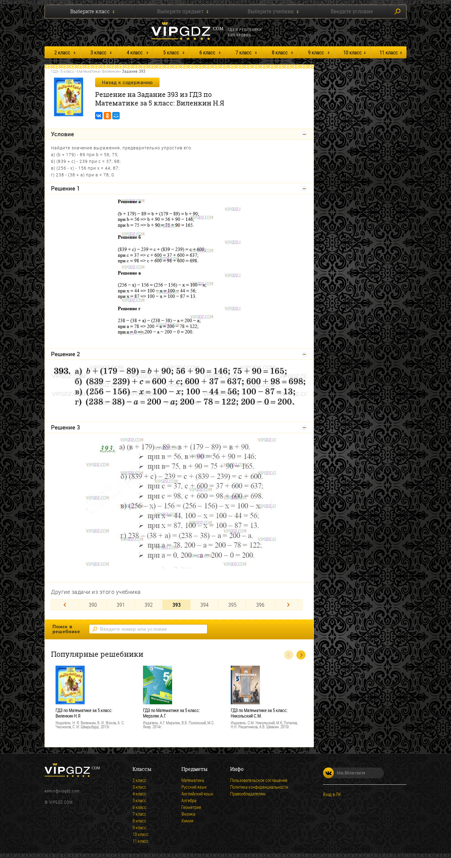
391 (121, 604)
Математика (88, 71)
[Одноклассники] (107, 115)
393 (176, 604)
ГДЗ (54, 71)
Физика (188, 814)
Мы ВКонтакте (351, 772)
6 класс (207, 52)
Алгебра (188, 800)
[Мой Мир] (116, 115)
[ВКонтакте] (98, 115)
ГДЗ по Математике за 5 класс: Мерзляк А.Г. (171, 713)
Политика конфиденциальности (259, 787)
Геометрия (191, 807)
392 (149, 604)
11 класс (389, 52)
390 (93, 604)
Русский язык (194, 787)
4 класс (135, 52)
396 (260, 604)
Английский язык (197, 794)
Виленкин (111, 71)
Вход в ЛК (332, 794)
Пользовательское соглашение (258, 780)
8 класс (280, 52)
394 (204, 604)
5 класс (171, 52)
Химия (187, 821)
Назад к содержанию (127, 82)
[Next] (288, 605)
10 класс (352, 52)
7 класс (244, 52)
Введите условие (352, 11)
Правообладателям (248, 794)
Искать (397, 11)
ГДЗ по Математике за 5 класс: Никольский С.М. (259, 713)
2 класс (62, 52)
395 (232, 604)
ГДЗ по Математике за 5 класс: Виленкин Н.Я (84, 713)
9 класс (316, 52)
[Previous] (65, 605)
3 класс (98, 52)
